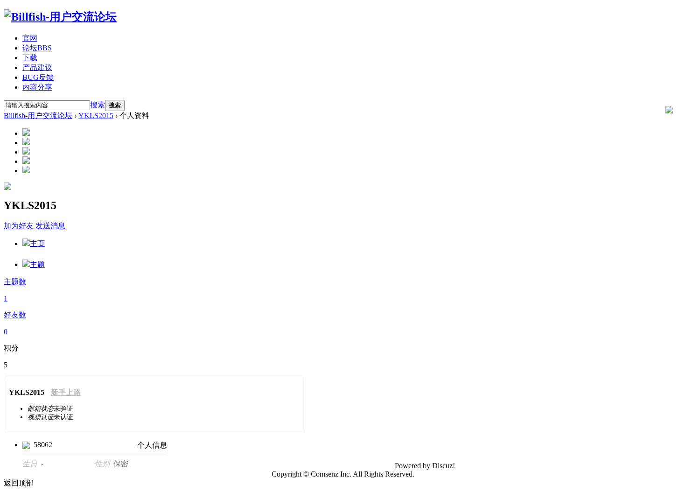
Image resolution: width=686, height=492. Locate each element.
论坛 (37, 48)
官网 (29, 38)
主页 (37, 243)
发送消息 (50, 226)
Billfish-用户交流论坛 (38, 115)
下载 (29, 58)
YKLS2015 (95, 115)
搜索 (97, 105)
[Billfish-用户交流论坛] (60, 17)
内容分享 (37, 87)
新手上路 (66, 392)
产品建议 (37, 67)
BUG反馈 (38, 77)
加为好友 (19, 226)
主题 (37, 264)
